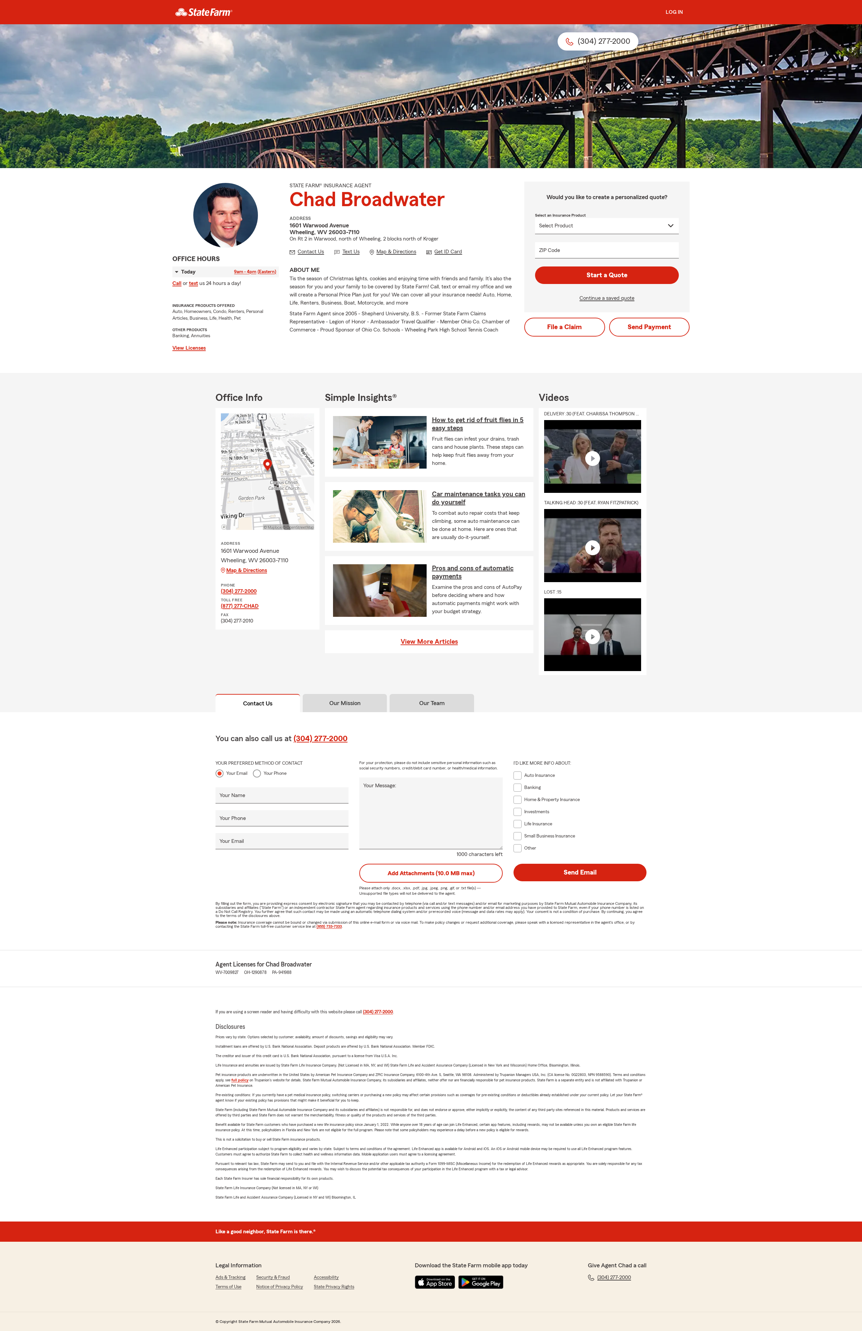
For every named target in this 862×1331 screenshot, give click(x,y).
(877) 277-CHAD (240, 606)
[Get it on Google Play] (480, 1282)
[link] (203, 12)
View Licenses (189, 348)
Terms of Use (228, 1287)
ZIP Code (549, 250)
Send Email (580, 872)
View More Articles (429, 641)
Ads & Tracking (230, 1277)
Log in (674, 12)
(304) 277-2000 (239, 591)
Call (176, 283)
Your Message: (379, 785)
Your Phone (275, 773)
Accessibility (326, 1277)
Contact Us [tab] (257, 703)
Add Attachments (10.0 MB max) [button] (431, 873)
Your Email (236, 773)
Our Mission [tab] (345, 703)
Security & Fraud (273, 1277)
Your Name (232, 795)
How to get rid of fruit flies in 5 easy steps (478, 424)
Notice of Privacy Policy (279, 1287)
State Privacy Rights (334, 1287)
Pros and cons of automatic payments (472, 572)
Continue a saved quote (606, 298)
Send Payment (649, 327)
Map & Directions (246, 570)
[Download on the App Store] (435, 1282)
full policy (239, 1080)
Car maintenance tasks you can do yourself (478, 498)
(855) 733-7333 (329, 926)
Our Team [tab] (432, 703)
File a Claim (564, 327)
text (193, 283)
